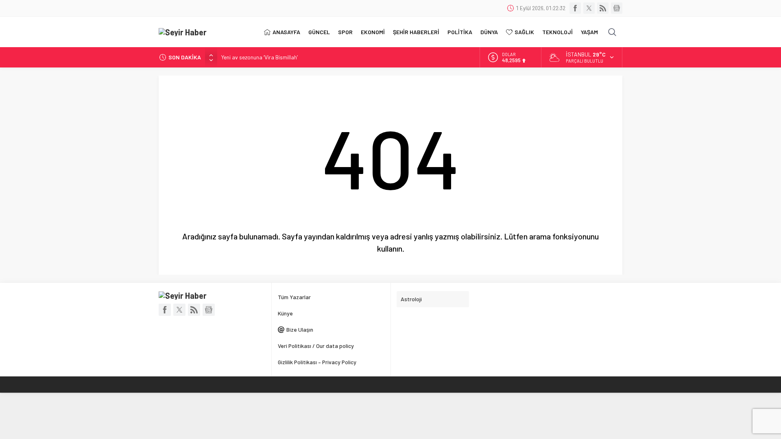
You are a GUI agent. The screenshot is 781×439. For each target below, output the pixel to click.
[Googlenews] (616, 8)
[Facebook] (575, 8)
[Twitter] (589, 8)
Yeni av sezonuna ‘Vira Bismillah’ (259, 57)
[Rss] (603, 8)
